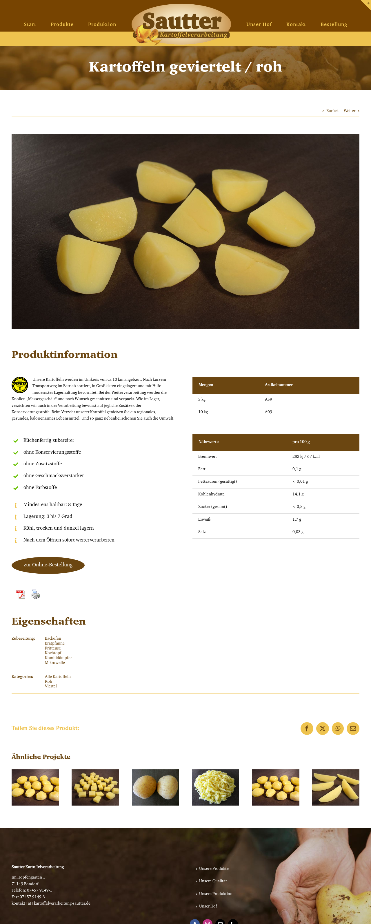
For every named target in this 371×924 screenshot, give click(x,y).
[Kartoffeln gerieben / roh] (215, 787)
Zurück (332, 111)
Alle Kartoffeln (58, 677)
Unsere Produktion (215, 894)
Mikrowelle (55, 663)
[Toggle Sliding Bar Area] (366, 5)
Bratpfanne (55, 644)
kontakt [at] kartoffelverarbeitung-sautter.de (51, 904)
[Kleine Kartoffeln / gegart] (35, 787)
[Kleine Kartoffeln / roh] (275, 787)
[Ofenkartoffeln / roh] (155, 787)
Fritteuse (53, 649)
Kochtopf (53, 653)
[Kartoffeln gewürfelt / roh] (95, 787)
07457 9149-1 (39, 891)
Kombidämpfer (58, 658)
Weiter (349, 111)
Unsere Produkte (214, 869)
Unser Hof (208, 907)
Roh (48, 682)
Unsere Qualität (213, 881)
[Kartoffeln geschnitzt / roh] (335, 787)
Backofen (53, 639)
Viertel (51, 687)
